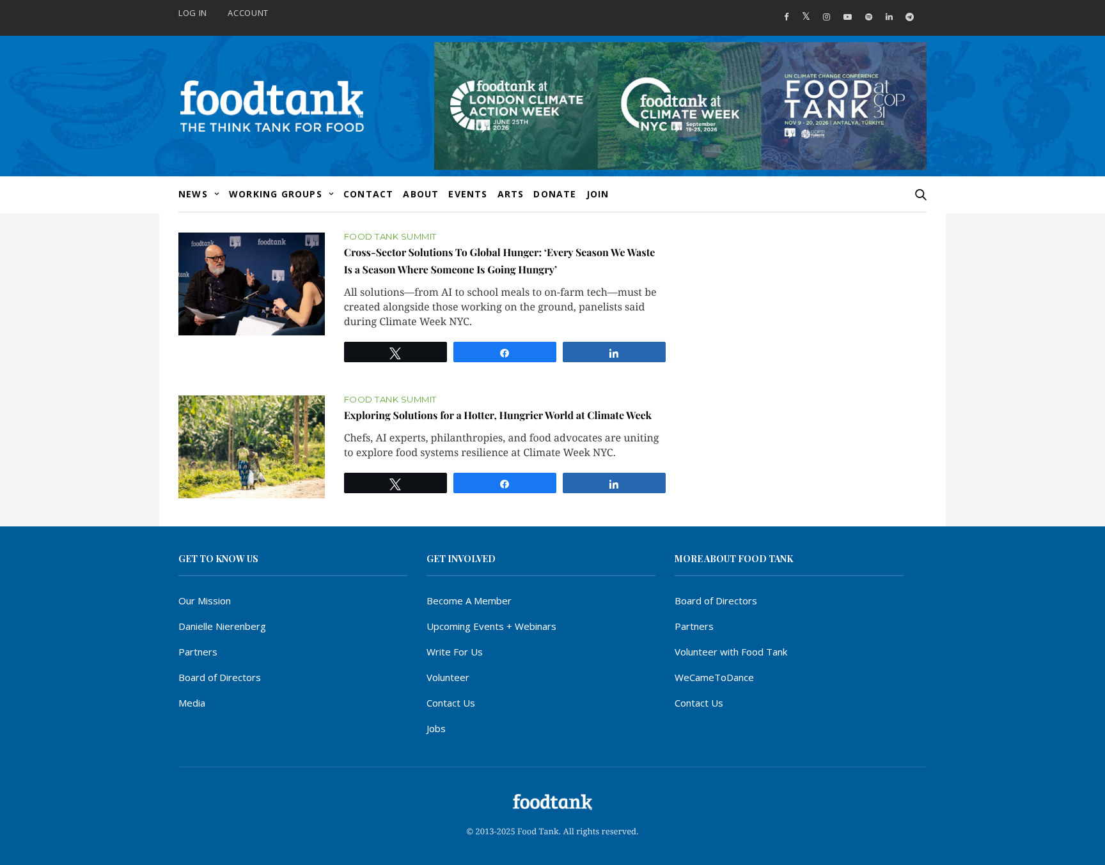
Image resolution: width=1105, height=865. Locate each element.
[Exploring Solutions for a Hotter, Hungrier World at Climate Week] (251, 446)
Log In (192, 13)
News (193, 194)
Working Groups (275, 194)
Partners (197, 651)
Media (191, 702)
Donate (554, 194)
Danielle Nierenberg (222, 626)
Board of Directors (219, 677)
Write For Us (455, 651)
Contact (368, 194)
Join (597, 194)
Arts (511, 194)
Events (467, 194)
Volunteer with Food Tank (731, 651)
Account (248, 13)
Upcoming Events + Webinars (491, 626)
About (421, 194)
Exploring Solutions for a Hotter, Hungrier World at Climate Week (498, 415)
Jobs (436, 728)
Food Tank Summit (390, 237)
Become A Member (469, 600)
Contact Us (451, 702)
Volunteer (448, 677)
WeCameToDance (714, 677)
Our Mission (204, 600)
